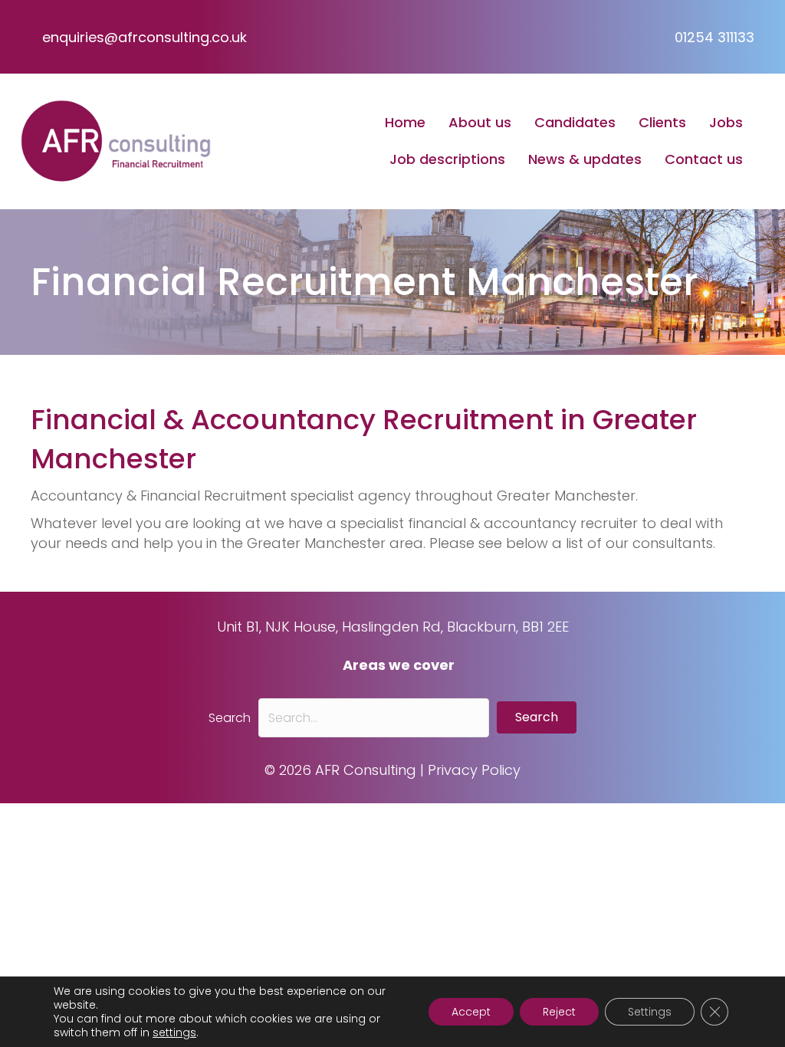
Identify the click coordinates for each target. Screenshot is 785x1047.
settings (174, 1032)
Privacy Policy (474, 770)
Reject (559, 1011)
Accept (471, 1011)
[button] (536, 717)
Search (230, 718)
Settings (650, 1011)
